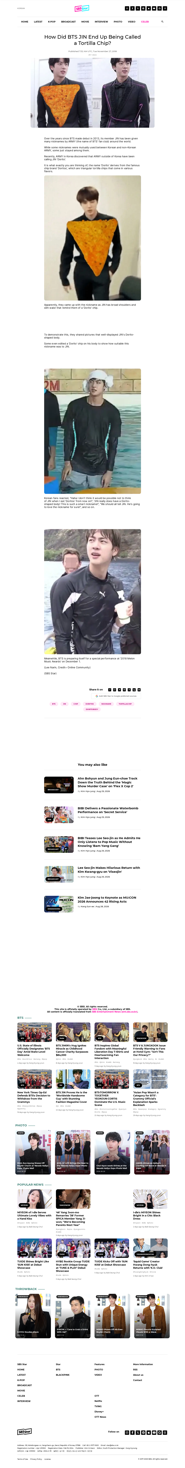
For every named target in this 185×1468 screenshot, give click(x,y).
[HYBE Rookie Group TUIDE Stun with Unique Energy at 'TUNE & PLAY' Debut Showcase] (73, 1248)
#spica (69, 1229)
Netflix (98, 1401)
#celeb (70, 1059)
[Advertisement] (92, 318)
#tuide (20, 1272)
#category (152, 1109)
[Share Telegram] (119, 689)
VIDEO (131, 21)
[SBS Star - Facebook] (132, 1432)
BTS (54, 704)
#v (156, 1059)
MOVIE (85, 21)
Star (58, 1364)
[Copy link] (109, 689)
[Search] (162, 22)
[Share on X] (134, 689)
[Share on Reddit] (139, 689)
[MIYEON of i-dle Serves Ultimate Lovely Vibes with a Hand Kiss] (34, 1199)
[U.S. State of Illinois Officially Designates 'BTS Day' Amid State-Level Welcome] (34, 1032)
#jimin (58, 1059)
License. (47, 1459)
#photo (34, 1223)
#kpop (44, 1059)
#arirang (36, 1059)
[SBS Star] (24, 1431)
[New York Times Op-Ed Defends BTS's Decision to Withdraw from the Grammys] (34, 1079)
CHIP (76, 704)
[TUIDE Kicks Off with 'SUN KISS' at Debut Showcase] (112, 1248)
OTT (97, 1396)
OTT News (100, 1417)
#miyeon (21, 1223)
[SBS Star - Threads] (165, 8)
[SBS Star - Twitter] (138, 1432)
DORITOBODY (92, 709)
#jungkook (137, 1059)
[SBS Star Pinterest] (143, 8)
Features (100, 1364)
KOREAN (21, 8)
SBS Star (22, 1364)
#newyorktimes (28, 1106)
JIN (64, 704)
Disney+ (99, 1411)
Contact (137, 1380)
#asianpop (142, 1109)
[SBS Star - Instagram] (127, 1432)
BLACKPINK (62, 1375)
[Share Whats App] (114, 689)
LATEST (38, 21)
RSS (135, 1369)
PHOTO (118, 21)
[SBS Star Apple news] (149, 8)
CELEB (145, 21)
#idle (28, 1223)
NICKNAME (106, 704)
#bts (19, 1059)
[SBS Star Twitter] (138, 8)
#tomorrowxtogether (108, 1109)
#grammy (21, 1109)
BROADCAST (68, 21)
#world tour (27, 1059)
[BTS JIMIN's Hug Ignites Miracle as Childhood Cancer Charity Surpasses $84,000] (73, 1032)
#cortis (97, 1112)
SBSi (94, 1009)
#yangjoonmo (79, 1229)
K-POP (52, 21)
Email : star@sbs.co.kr (110, 1445)
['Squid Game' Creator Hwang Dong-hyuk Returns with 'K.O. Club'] (150, 1248)
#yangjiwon (61, 1229)
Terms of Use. (22, 1459)
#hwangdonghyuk (140, 1272)
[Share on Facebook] (129, 689)
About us (138, 1375)
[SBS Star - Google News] (159, 8)
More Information (143, 1364)
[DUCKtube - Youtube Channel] (154, 1432)
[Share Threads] (124, 689)
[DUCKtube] (154, 8)
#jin (57, 1106)
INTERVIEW (101, 21)
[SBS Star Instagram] (127, 8)
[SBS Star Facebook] (132, 8)
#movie (153, 1272)
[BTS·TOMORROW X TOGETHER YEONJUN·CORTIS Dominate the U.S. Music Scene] (112, 1079)
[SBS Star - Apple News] (149, 1432)
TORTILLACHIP (125, 704)
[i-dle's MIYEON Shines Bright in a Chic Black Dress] (150, 1199)
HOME (24, 21)
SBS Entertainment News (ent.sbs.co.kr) (114, 1011)
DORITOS (90, 704)
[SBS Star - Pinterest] (143, 1432)
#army (151, 1059)
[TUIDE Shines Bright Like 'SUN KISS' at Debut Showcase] (34, 1248)
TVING (98, 1406)
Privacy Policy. (36, 1459)
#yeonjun (122, 1109)
